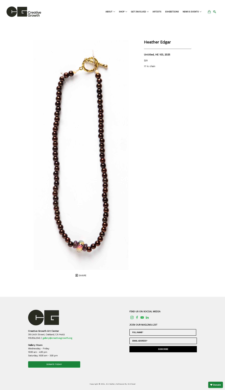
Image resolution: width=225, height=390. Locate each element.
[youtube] (142, 317)
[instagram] (132, 317)
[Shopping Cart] (209, 11)
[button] (110, 12)
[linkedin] (147, 317)
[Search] (214, 11)
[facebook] (137, 317)
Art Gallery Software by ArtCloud (120, 384)
